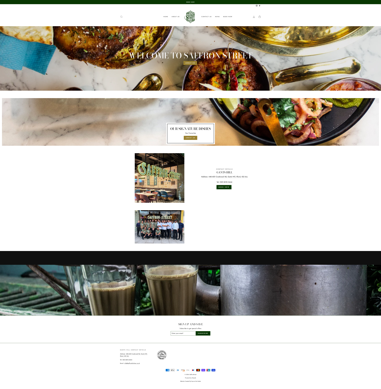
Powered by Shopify (190, 378)
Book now (227, 17)
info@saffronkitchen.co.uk (132, 363)
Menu (217, 17)
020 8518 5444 (226, 182)
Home (165, 17)
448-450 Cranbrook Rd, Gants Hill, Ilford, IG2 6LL (228, 176)
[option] (190, 2)
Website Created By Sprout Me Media (190, 381)
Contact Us (206, 17)
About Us (176, 17)
